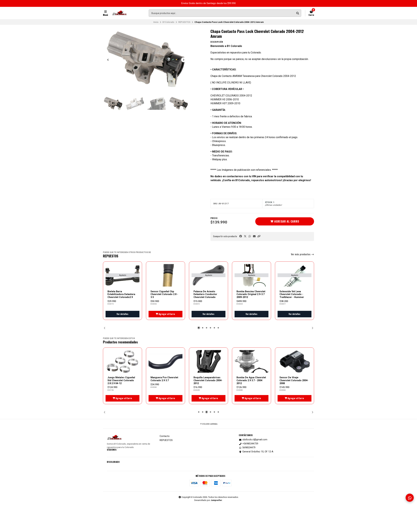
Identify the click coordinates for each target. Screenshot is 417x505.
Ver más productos (301, 254)
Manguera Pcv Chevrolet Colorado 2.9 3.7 (164, 379)
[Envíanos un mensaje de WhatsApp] (410, 498)
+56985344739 (250, 444)
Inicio (155, 22)
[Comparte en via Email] (254, 236)
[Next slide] (183, 59)
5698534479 (248, 448)
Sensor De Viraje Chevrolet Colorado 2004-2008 (294, 380)
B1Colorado (168, 22)
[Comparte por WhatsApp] (249, 236)
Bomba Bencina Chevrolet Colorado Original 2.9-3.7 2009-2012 (251, 294)
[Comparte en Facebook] (240, 236)
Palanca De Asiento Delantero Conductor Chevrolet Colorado (205, 294)
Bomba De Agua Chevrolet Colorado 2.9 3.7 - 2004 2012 (251, 380)
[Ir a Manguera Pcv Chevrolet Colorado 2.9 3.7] (165, 361)
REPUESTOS (184, 22)
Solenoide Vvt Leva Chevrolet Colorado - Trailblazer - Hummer (292, 294)
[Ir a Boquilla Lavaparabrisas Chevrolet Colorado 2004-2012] (208, 361)
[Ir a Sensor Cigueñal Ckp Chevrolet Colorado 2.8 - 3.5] (165, 275)
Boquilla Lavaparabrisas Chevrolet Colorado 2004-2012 (208, 380)
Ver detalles (122, 314)
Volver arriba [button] (209, 424)
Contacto (165, 436)
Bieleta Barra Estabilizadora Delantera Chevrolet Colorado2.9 (121, 294)
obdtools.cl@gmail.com (254, 440)
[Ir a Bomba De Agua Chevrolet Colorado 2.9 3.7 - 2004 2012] (251, 361)
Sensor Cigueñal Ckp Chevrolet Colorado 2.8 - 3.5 (164, 294)
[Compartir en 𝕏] (245, 236)
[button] (258, 236)
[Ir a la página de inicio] (119, 13)
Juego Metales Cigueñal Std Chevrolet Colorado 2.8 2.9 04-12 (121, 380)
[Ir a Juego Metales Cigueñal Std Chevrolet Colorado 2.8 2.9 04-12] (122, 361)
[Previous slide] (108, 59)
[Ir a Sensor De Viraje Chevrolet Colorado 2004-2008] (294, 361)
